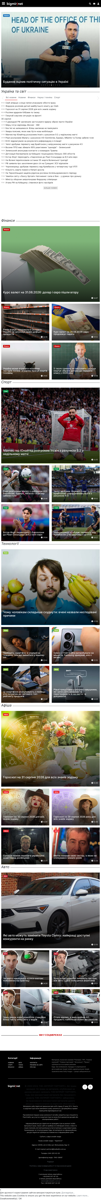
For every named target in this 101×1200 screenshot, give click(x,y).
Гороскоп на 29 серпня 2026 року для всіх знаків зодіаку (75, 817)
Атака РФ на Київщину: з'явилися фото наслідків (29, 182)
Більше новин (50, 188)
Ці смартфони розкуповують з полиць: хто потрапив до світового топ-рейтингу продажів (24, 693)
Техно (20, 1065)
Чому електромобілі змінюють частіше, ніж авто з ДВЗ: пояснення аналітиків (75, 979)
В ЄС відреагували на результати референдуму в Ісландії (33, 141)
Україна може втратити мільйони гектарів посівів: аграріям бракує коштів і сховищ (25, 370)
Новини (11, 1062)
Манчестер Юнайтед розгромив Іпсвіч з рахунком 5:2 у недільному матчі (41, 134)
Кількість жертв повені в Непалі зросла (25, 170)
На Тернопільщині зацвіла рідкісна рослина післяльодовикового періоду (41, 173)
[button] (41, 85)
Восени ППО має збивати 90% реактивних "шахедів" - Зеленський (38, 147)
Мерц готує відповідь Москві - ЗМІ (22, 125)
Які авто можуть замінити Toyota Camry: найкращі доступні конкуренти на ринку (46, 937)
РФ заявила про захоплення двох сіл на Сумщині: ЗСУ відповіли (37, 163)
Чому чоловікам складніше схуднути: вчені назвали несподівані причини (50, 613)
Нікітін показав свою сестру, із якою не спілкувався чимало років (75, 856)
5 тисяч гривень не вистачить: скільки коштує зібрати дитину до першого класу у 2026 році (75, 370)
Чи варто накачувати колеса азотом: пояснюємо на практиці (23, 979)
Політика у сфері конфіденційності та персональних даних (50, 1166)
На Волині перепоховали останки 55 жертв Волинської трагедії (37, 160)
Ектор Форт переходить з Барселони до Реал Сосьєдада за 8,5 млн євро (41, 157)
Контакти (33, 1062)
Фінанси (11, 1067)
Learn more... (83, 1195)
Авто (20, 1062)
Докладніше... (68, 1192)
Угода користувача (50, 1170)
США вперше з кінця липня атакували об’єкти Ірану (31, 103)
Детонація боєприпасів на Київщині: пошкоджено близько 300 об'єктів (40, 154)
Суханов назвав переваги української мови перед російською (23, 856)
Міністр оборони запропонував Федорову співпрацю (31, 179)
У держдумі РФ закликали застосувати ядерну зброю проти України (39, 122)
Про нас (33, 1067)
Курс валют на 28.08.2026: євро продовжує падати (71, 333)
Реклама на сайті (36, 1065)
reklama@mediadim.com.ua (50, 1181)
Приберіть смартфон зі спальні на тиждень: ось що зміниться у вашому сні (23, 655)
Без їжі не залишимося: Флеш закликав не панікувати (32, 128)
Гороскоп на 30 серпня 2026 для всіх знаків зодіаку (23, 817)
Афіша (20, 1067)
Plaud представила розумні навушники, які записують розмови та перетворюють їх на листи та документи (75, 692)
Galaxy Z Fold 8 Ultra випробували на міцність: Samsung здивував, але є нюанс (74, 655)
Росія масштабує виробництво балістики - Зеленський (44, 81)
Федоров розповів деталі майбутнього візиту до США (32, 106)
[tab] (11, 97)
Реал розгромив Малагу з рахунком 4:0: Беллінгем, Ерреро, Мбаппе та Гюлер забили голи (50, 138)
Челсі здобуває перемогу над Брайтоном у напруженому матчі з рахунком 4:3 (44, 144)
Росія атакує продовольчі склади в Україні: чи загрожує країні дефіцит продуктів (22, 331)
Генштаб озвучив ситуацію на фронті (23, 115)
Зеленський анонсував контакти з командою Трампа (31, 150)
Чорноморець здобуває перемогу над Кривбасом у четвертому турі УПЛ (41, 166)
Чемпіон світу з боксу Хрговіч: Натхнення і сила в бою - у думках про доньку (43, 176)
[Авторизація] (98, 3)
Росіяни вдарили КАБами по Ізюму (23, 112)
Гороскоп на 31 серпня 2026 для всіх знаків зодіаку (31, 109)
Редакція (50, 1162)
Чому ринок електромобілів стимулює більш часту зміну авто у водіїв (24, 1018)
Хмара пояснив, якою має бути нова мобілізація (29, 131)
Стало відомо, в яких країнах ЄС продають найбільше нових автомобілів (76, 1018)
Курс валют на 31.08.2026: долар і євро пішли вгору (41, 292)
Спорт (10, 1065)
